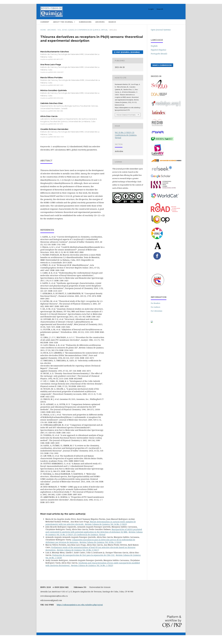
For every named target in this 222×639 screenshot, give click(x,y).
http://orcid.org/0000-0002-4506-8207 (52, 72)
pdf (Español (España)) (128, 52)
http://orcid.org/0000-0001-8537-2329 (51, 85)
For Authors (155, 307)
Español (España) (158, 50)
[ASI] (166, 161)
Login (151, 9)
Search (112, 22)
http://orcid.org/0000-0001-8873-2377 (51, 59)
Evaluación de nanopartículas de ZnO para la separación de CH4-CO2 (83, 555)
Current (44, 22)
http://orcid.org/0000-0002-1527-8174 (51, 124)
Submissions (85, 22)
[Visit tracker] (152, 322)
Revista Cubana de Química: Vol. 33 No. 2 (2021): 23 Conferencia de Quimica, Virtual (94, 533)
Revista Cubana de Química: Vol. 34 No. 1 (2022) (92, 565)
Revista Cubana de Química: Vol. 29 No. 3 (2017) (78, 550)
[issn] (163, 188)
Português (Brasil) (159, 53)
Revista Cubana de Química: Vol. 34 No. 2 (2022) (106, 524)
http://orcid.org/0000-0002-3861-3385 (51, 111)
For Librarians (156, 311)
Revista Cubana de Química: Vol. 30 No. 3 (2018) (101, 542)
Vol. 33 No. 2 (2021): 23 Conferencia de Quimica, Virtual (83, 30)
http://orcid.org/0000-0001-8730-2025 (51, 98)
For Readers (155, 303)
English (154, 46)
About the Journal (63, 22)
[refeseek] (162, 171)
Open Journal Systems (161, 29)
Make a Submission (162, 65)
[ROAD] (165, 211)
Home (43, 30)
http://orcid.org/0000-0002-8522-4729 (52, 137)
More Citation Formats (126, 115)
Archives (100, 22)
